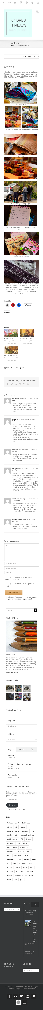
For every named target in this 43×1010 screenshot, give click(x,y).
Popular (11, 749)
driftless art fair (12, 839)
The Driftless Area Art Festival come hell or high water (35, 931)
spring (31, 863)
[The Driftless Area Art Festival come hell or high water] (28, 923)
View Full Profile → (13, 673)
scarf (19, 859)
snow (14, 863)
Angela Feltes (10, 367)
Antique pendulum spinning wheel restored (20, 765)
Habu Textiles (12, 847)
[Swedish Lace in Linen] (18, 688)
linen (28, 851)
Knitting (21, 851)
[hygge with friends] (11, 350)
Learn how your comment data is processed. (21, 598)
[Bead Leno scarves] (10, 697)
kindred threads (16, 468)
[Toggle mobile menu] (37, 10)
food (18, 843)
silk (8, 863)
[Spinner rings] (10, 688)
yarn (21, 880)
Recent (21, 749)
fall (22, 839)
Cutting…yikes (13, 775)
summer (17, 867)
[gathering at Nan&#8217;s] (27, 333)
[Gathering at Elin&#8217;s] (11, 333)
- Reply (16, 451)
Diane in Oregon (17, 519)
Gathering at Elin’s (10, 338)
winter (9, 875)
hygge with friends (11, 355)
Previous (28, 56)
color (16, 835)
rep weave (10, 859)
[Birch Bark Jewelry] (27, 697)
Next (35, 56)
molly (9, 855)
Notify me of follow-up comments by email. (18, 578)
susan (25, 867)
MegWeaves (15, 398)
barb (32, 831)
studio (9, 867)
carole (9, 835)
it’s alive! (11, 755)
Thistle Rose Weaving (18, 499)
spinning (22, 863)
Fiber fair (10, 843)
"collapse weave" (13, 823)
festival (28, 839)
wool (9, 880)
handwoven (24, 847)
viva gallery (20, 871)
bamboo (25, 831)
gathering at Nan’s (26, 338)
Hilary (14, 419)
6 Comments (22, 369)
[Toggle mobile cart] (37, 13)
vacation (10, 871)
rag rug (26, 855)
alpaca (9, 827)
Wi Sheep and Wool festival (24, 875)
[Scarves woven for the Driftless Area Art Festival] (18, 697)
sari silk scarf (29, 951)
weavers (30, 871)
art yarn (22, 827)
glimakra (26, 843)
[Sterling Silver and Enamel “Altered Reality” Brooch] (27, 688)
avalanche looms (13, 831)
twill (31, 867)
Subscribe (12, 805)
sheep (34, 859)
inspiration (11, 851)
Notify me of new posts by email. (19, 585)
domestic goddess (27, 835)
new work (17, 855)
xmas (15, 880)
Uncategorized (13, 369)
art (16, 827)
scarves (26, 859)
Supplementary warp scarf (30, 911)
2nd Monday (26, 823)
